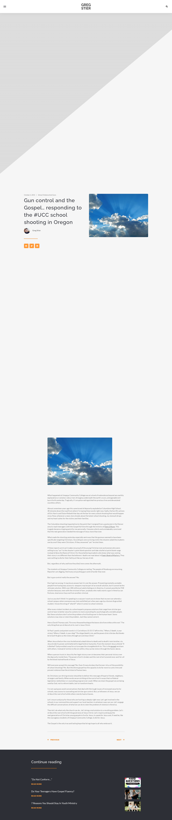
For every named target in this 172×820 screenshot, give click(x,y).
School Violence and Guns (47, 195)
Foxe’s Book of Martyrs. (111, 555)
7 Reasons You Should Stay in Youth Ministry (54, 803)
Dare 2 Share (110, 527)
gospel (113, 646)
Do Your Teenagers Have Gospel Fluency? (52, 791)
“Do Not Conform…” (41, 779)
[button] (167, 6)
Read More (36, 784)
